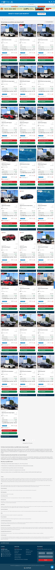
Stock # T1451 (4, 121)
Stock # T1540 (40, 287)
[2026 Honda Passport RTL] (9, 237)
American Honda (18, 557)
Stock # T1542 (40, 245)
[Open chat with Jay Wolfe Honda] (52, 567)
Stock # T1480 (4, 204)
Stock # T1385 (40, 121)
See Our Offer (41, 13)
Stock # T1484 (22, 121)
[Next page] (33, 440)
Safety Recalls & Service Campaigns (21, 559)
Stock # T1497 (22, 245)
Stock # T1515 (4, 411)
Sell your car (17, 551)
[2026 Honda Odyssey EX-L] (45, 113)
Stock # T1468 (4, 245)
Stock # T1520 (22, 328)
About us (27, 549)
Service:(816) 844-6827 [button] (6, 554)
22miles (15, 82)
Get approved (28, 552)
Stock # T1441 (40, 162)
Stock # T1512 (22, 162)
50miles (33, 124)
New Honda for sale (18, 549)
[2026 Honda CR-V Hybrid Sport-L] (27, 72)
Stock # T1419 (4, 162)
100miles (33, 82)
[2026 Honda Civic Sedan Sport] (9, 30)
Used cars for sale (29, 551)
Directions (16, 552)
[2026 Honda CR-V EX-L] (9, 279)
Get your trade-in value (8, 57)
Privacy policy (28, 554)
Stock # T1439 (40, 204)
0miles (52, 248)
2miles (15, 41)
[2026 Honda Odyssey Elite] (9, 196)
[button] (50, 2)
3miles (15, 165)
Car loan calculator (18, 554)
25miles (51, 41)
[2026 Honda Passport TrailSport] (27, 113)
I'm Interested (6, 101)
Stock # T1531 (22, 287)
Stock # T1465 (4, 38)
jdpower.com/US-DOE (4, 539)
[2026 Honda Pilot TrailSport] (27, 237)
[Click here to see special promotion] (27, 6)
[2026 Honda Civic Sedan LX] (27, 154)
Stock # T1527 (40, 328)
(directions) (33, 481)
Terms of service (18, 556)
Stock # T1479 (22, 204)
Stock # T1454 (22, 38)
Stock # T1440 (40, 38)
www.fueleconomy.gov (35, 486)
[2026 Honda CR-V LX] (9, 320)
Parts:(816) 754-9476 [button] (6, 556)
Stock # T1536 (4, 328)
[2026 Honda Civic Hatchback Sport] (9, 362)
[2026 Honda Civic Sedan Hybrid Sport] (9, 72)
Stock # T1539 (4, 287)
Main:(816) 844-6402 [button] (6, 553)
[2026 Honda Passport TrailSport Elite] (9, 154)
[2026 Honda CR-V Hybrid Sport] (45, 237)
